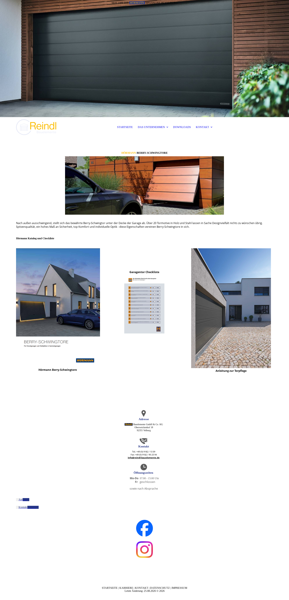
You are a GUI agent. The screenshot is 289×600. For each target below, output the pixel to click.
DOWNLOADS (182, 127)
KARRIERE (126, 587)
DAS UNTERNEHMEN (151, 127)
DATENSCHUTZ (160, 587)
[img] (144, 58)
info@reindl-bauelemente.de (144, 457)
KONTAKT (202, 127)
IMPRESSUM (179, 587)
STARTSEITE (125, 127)
